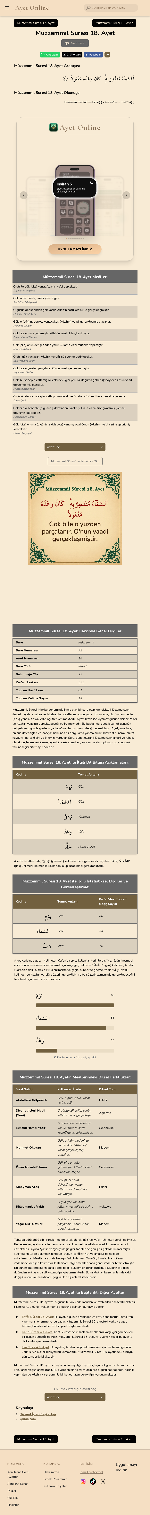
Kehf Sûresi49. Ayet (37, 1332)
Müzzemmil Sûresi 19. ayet (114, 23)
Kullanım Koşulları (55, 1486)
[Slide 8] (80, 239)
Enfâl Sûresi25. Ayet (37, 1317)
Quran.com (28, 1419)
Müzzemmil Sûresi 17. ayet (35, 23)
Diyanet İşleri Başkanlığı (38, 1414)
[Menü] (7, 7)
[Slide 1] (66, 239)
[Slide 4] (72, 239)
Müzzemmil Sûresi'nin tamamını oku (75, 461)
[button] (83, 1481)
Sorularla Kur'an (17, 1484)
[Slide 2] (68, 239)
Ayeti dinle (77, 43)
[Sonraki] (126, 195)
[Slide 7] (78, 239)
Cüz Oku (13, 1498)
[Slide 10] (84, 239)
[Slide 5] (74, 239)
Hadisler (13, 1505)
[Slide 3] (70, 239)
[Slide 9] (82, 239)
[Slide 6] (76, 239)
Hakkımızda (51, 1472)
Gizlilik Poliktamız (55, 1479)
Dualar (11, 1491)
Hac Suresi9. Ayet (35, 1347)
